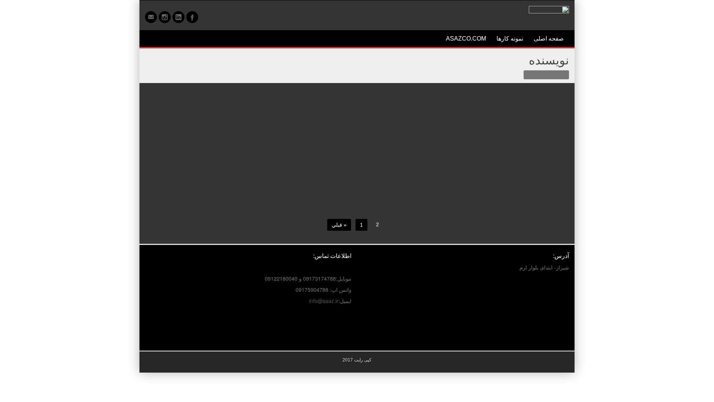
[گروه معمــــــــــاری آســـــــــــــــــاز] (549, 13)
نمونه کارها (509, 38)
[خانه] (563, 75)
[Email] (151, 17)
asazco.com (466, 38)
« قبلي (339, 225)
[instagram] (165, 17)
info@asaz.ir (323, 300)
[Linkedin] (178, 17)
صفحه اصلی (549, 38)
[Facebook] (192, 17)
